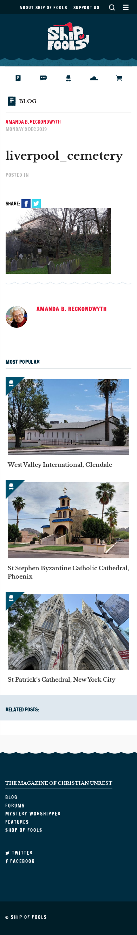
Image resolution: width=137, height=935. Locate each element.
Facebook (26, 203)
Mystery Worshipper (74, 78)
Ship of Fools (68, 35)
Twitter (36, 203)
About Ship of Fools (43, 7)
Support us (86, 7)
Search (112, 7)
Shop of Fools (124, 78)
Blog (22, 78)
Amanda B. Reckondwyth (33, 121)
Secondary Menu (125, 7)
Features (99, 78)
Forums (48, 78)
